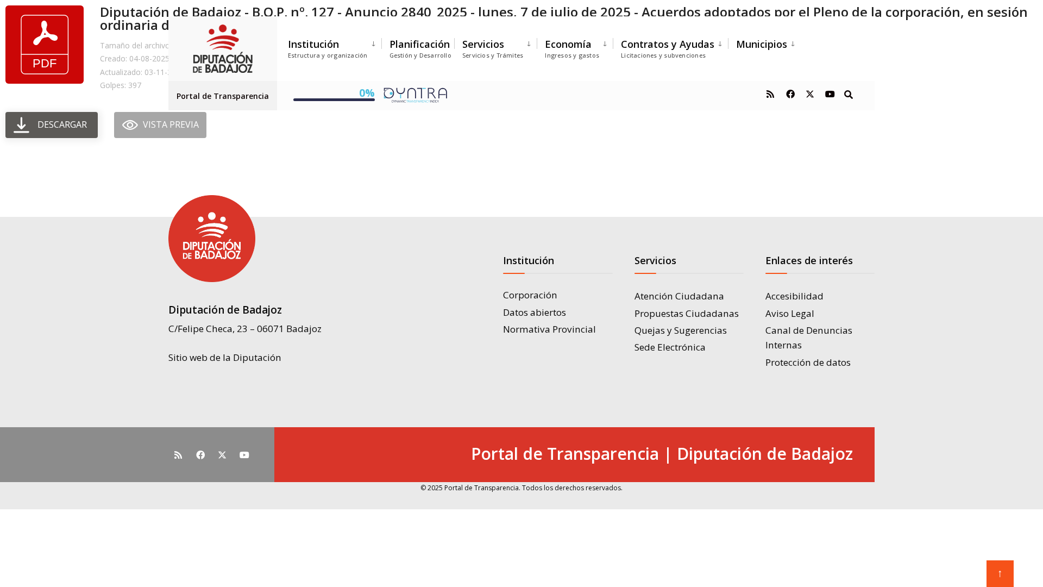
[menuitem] (334, 46)
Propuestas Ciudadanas (686, 313)
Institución (328, 48)
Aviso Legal (789, 313)
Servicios (492, 48)
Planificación (420, 48)
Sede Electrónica (670, 347)
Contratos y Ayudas (667, 48)
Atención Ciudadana (679, 296)
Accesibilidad (794, 296)
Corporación (530, 295)
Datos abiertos (534, 312)
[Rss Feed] (770, 93)
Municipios (761, 44)
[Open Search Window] (848, 93)
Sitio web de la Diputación (224, 357)
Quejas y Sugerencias (680, 330)
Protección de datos (808, 362)
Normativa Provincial (549, 329)
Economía (572, 48)
